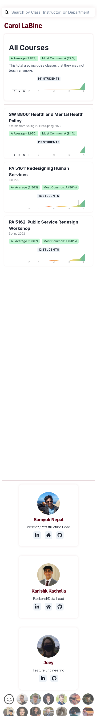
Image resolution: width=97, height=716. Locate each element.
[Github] (60, 535)
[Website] (48, 535)
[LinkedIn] (37, 535)
